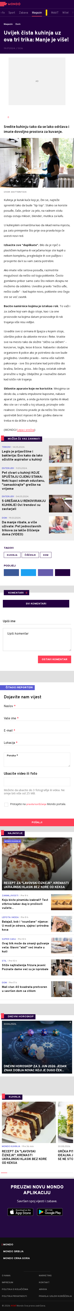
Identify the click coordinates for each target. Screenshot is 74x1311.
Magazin (8, 24)
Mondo (8, 1244)
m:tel (13, 1305)
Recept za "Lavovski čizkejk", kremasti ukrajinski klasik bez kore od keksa (24, 1157)
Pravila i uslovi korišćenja (55, 1296)
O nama (6, 1275)
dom (45, 555)
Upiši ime (9, 621)
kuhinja (12, 555)
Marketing (45, 1275)
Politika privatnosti (14, 1296)
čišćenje (30, 555)
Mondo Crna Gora (16, 1258)
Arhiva (43, 1289)
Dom (18, 24)
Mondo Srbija (13, 1251)
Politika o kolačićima (15, 1289)
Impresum (7, 1282)
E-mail (9, 730)
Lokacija (10, 743)
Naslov (10, 706)
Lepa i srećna (25, 430)
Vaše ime (11, 718)
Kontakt (44, 1282)
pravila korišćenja (36, 804)
